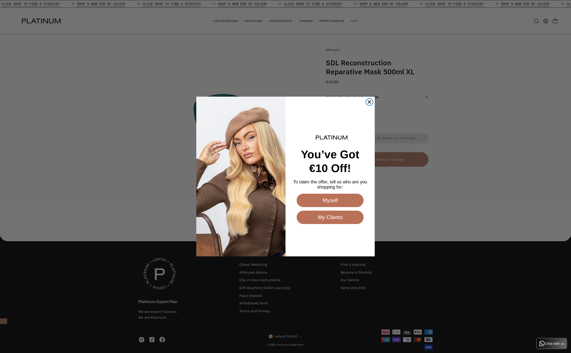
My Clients (330, 217)
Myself (330, 200)
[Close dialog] (369, 102)
